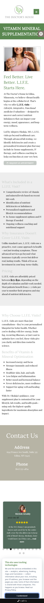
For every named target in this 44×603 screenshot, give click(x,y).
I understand (22, 596)
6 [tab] (22, 549)
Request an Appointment (21, 163)
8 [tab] (29, 549)
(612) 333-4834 (22, 468)
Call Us (23, 600)
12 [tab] (20, 553)
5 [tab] (18, 549)
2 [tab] (7, 549)
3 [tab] (11, 549)
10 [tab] (36, 549)
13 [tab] (24, 553)
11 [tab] (40, 549)
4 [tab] (14, 549)
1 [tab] (3, 549)
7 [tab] (25, 549)
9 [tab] (33, 549)
